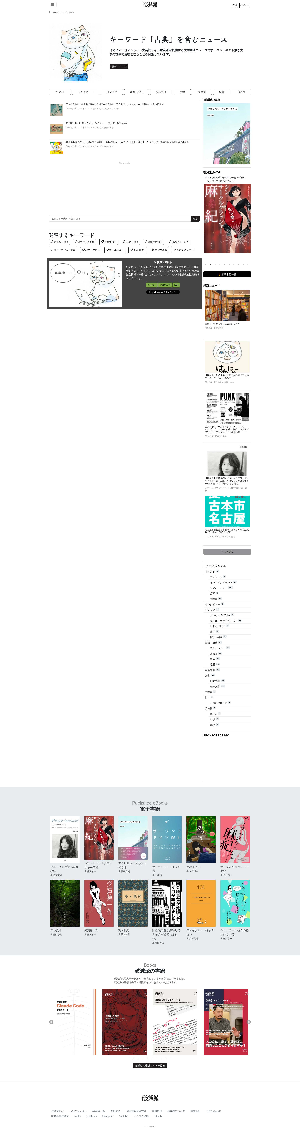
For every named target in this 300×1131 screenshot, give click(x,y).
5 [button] (224, 264)
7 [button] (233, 264)
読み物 (241, 92)
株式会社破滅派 (60, 1116)
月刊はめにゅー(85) (64, 250)
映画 (214, 631)
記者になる (165, 284)
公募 (214, 593)
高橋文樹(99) (154, 242)
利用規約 (157, 1111)
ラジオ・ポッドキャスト (225, 620)
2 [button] (210, 264)
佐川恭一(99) (60, 242)
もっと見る (227, 551)
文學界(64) (160, 250)
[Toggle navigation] (53, 4)
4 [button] (219, 264)
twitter (77, 1116)
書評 (214, 724)
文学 (182, 92)
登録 (235, 5)
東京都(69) (139, 250)
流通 (214, 664)
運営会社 (196, 1111)
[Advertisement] (126, 186)
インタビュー (85, 92)
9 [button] (243, 264)
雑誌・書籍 (218, 637)
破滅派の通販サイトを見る (150, 1065)
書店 (214, 659)
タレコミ (152, 284)
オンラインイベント (223, 582)
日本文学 (217, 681)
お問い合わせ (213, 1111)
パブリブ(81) (92, 250)
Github (158, 1116)
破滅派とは (57, 1111)
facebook (92, 1116)
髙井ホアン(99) (86, 242)
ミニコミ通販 (141, 1116)
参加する (116, 1111)
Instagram (107, 1116)
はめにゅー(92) (180, 242)
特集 (221, 92)
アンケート (217, 577)
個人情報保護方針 (136, 1111)
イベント (60, 92)
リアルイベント (221, 588)
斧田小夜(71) (116, 250)
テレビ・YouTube (221, 615)
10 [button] (248, 264)
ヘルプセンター (78, 1111)
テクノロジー (219, 648)
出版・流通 (136, 92)
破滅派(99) (110, 242)
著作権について (176, 1111)
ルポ (214, 719)
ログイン (244, 5)
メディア (112, 92)
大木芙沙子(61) (184, 250)
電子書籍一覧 (228, 274)
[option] (227, 218)
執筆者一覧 (98, 1111)
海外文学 (217, 686)
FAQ (176, 284)
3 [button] (215, 264)
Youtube (123, 1116)
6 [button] (229, 264)
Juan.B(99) (131, 242)
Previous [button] (205, 221)
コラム (215, 714)
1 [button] (205, 264)
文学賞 (202, 92)
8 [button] (238, 264)
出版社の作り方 (220, 703)
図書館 (215, 653)
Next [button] (248, 221)
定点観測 (161, 92)
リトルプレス (219, 626)
